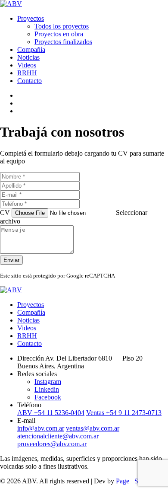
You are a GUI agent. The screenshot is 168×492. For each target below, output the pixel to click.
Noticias (28, 57)
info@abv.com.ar (40, 428)
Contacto (29, 80)
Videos (26, 65)
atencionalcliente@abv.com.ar (58, 436)
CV (6, 212)
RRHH (27, 73)
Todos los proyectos (61, 26)
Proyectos (30, 18)
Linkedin (46, 389)
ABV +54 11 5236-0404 (50, 412)
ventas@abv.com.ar (92, 428)
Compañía (31, 49)
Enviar (11, 260)
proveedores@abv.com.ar (52, 443)
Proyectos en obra (58, 34)
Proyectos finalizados (63, 41)
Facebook (47, 397)
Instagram (47, 381)
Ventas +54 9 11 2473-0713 (124, 412)
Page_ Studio (134, 481)
